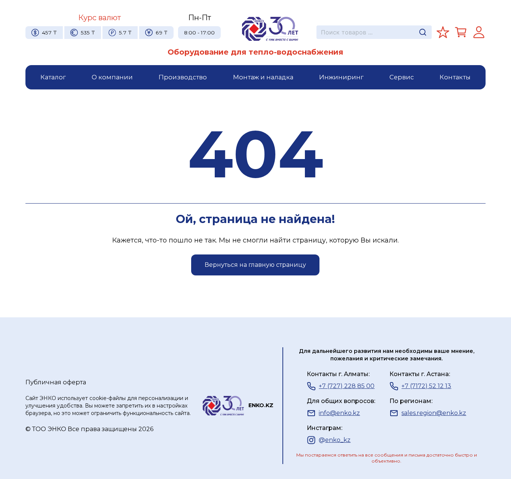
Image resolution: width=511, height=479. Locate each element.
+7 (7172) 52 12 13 (426, 386)
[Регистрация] (479, 32)
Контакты (455, 77)
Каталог (53, 77)
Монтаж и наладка (263, 77)
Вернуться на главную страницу (255, 264)
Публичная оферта (55, 382)
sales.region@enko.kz (433, 413)
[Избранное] (443, 32)
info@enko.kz (339, 413)
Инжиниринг (341, 77)
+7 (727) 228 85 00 (346, 386)
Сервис (401, 77)
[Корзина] (461, 32)
